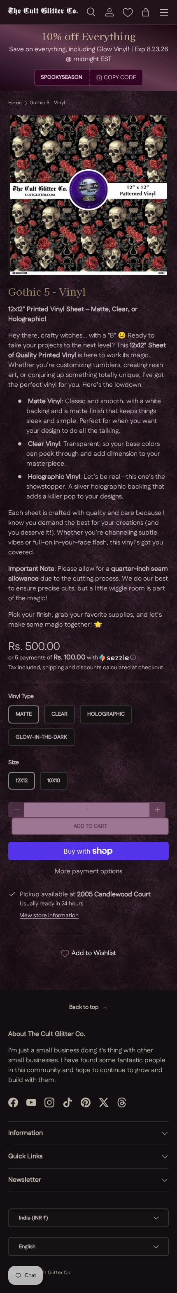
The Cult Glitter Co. (49, 1272)
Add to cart (90, 826)
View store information (49, 916)
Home (15, 103)
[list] (88, 195)
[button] (146, 12)
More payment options (88, 871)
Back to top (84, 1007)
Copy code (120, 77)
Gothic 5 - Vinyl (47, 103)
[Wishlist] (128, 12)
